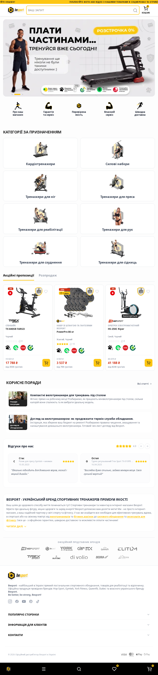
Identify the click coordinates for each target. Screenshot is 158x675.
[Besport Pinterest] (31, 601)
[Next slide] (147, 446)
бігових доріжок (83, 516)
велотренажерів (60, 516)
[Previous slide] (141, 446)
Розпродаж (48, 275)
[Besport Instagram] (10, 601)
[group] (79, 58)
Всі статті (143, 383)
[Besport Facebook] (17, 601)
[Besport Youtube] (24, 601)
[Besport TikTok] (38, 601)
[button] (12, 94)
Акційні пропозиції (18, 275)
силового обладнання (110, 516)
